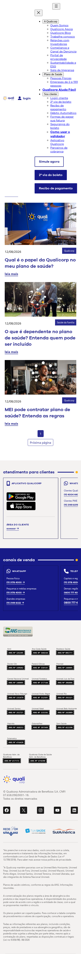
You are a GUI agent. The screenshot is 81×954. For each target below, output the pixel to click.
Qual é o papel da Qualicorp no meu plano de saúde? (40, 263)
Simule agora (49, 161)
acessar (11, 528)
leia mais (11, 274)
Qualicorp (69, 250)
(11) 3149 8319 (71, 504)
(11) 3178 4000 (14, 582)
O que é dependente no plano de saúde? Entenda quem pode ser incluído (40, 337)
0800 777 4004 (72, 592)
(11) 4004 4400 (72, 494)
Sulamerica (12, 738)
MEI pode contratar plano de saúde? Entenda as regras (37, 412)
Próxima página (40, 442)
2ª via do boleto (51, 175)
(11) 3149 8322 (13, 602)
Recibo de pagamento (56, 188)
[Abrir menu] (56, 6)
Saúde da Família (65, 322)
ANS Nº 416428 (15, 742)
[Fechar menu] (38, 13)
